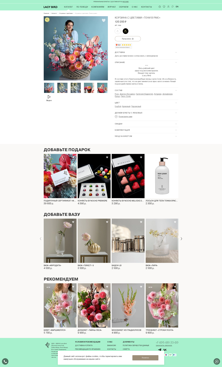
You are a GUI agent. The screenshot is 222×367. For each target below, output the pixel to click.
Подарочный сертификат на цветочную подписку (60, 201)
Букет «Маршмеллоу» (55, 330)
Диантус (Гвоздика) (127, 94)
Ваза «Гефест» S (86, 265)
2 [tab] (73, 76)
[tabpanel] (76, 48)
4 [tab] (78, 76)
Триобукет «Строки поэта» (160, 330)
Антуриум (157, 94)
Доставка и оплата (83, 345)
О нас (135, 7)
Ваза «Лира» (152, 265)
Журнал (112, 7)
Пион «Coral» (126, 96)
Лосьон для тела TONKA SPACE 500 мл (162, 201)
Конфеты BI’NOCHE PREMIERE (92, 201)
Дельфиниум (167, 94)
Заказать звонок (164, 345)
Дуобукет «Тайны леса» (90, 330)
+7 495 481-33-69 (167, 342)
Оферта (126, 349)
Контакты (146, 7)
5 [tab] (81, 76)
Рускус (117, 96)
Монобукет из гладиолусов (126, 330)
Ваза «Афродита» (52, 265)
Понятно (145, 358)
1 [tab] (71, 76)
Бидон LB (116, 265)
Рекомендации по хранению (87, 349)
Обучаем (123, 7)
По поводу (82, 7)
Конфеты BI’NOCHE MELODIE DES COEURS (128, 201)
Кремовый (126, 106)
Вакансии (111, 345)
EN (177, 7)
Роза (117, 94)
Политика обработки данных (136, 345)
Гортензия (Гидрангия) (144, 94)
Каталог (68, 7)
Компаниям (97, 7)
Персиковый (136, 106)
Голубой (118, 106)
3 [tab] (76, 76)
